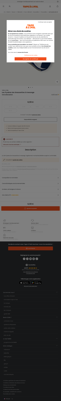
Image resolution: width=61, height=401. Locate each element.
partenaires (15, 40)
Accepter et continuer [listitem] (30, 59)
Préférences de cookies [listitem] (30, 55)
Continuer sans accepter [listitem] (45, 22)
